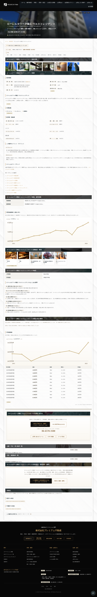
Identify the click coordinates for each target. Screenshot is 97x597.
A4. (6, 303)
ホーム (6, 41)
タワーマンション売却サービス (33, 556)
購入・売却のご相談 (31, 564)
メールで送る (61, 436)
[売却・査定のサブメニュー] (45, 2)
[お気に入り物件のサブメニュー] (85, 2)
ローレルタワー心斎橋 (12, 180)
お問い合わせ (75, 559)
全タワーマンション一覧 (9, 554)
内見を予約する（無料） (40, 424)
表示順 (72, 449)
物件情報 (11, 41)
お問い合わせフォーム (37, 436)
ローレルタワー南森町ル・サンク (15, 185)
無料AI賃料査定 (30, 559)
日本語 (42, 586)
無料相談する (29, 538)
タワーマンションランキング (10, 556)
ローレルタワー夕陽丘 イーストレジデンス (17, 187)
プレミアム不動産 (11, 4)
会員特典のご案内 (76, 554)
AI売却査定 (68, 538)
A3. (6, 298)
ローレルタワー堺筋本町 (12, 175)
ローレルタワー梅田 (11, 192)
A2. (6, 292)
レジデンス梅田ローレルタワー (14, 190)
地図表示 (28, 81)
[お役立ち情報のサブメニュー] (55, 2)
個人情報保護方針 (76, 561)
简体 (85, 12)
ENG (81, 12)
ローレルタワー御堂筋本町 (13, 178)
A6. (6, 312)
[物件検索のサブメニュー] (32, 2)
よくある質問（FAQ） (54, 559)
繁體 (88, 12)
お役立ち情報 (52, 556)
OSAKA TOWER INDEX (54, 554)
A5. (6, 307)
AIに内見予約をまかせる (58, 424)
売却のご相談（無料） (59, 480)
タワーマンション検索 (8, 551)
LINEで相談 (51, 436)
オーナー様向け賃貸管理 (32, 561)
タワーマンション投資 (54, 551)
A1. (6, 288)
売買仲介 (5, 559)
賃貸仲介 (5, 561)
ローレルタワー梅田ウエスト (14, 183)
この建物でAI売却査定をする (41, 481)
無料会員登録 (49, 538)
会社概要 (74, 556)
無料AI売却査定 (30, 551)
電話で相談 (39, 538)
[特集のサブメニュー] (37, 2)
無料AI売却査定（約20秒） (29, 49)
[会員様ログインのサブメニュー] (74, 2)
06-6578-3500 (48, 431)
